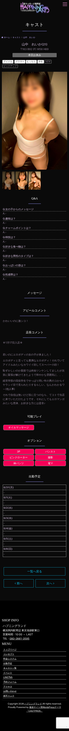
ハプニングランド (33, 703)
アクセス (7, 686)
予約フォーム (10, 681)
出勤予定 (7, 663)
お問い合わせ (10, 691)
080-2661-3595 (19, 638)
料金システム (10, 658)
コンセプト (8, 654)
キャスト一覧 (10, 667)
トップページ (10, 649)
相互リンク (8, 695)
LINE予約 (8, 677)
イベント (7, 672)
